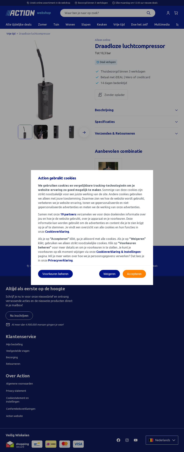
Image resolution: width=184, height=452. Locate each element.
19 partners (68, 214)
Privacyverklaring (60, 260)
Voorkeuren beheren (55, 273)
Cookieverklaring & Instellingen (118, 251)
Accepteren (134, 273)
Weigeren (110, 273)
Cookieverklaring (57, 231)
